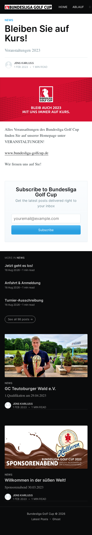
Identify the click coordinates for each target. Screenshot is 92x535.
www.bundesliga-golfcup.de (26, 152)
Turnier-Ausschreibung (24, 300)
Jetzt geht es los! (19, 265)
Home (63, 7)
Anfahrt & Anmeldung (22, 283)
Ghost (56, 519)
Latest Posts (39, 519)
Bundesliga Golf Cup (40, 513)
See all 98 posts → (20, 319)
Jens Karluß (24, 63)
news (9, 20)
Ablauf (78, 7)
